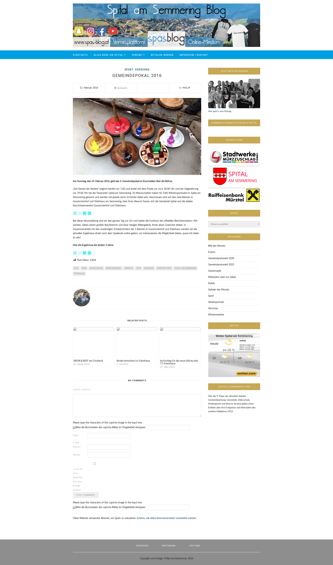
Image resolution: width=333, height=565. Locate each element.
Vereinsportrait (216, 302)
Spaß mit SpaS (164, 268)
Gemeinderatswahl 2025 (221, 264)
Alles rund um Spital (108, 55)
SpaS (138, 268)
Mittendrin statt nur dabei (222, 277)
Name (76, 435)
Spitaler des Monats (218, 289)
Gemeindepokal (113, 268)
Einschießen (96, 268)
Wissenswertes (216, 315)
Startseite (80, 55)
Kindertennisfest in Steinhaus (133, 360)
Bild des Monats (216, 246)
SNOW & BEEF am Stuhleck (88, 360)
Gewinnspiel (214, 271)
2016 (76, 268)
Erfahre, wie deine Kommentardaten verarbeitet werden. (167, 518)
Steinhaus (79, 273)
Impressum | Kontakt (194, 55)
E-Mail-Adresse (77, 445)
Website (76, 455)
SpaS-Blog (149, 268)
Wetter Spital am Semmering (234, 336)
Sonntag (129, 268)
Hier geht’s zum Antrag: (220, 111)
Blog (84, 268)
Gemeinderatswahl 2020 (221, 258)
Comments (120, 88)
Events (211, 252)
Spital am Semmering (185, 268)
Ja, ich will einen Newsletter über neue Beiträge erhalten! (78, 479)
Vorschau (142, 69)
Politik (211, 283)
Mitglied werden (162, 55)
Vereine (137, 55)
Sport (129, 69)
